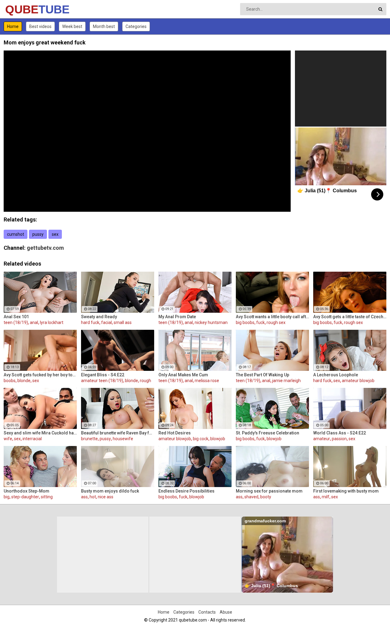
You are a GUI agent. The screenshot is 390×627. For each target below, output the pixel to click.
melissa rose (207, 380)
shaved (251, 496)
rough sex (276, 322)
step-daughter (25, 496)
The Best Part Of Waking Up (262, 374)
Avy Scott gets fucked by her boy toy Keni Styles (40, 374)
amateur (321, 438)
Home (13, 26)
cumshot (15, 234)
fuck (260, 322)
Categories (136, 26)
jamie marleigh (286, 380)
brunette (89, 438)
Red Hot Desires (174, 432)
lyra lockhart (51, 322)
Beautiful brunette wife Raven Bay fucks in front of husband (117, 432)
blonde (23, 380)
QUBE (21, 9)
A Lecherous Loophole (335, 374)
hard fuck (90, 322)
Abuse (226, 612)
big (6, 496)
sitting (47, 496)
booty (265, 496)
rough (145, 380)
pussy (38, 234)
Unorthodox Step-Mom (26, 491)
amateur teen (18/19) (102, 380)
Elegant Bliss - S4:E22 (102, 374)
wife (8, 438)
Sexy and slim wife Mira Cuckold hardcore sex (40, 432)
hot (93, 496)
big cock (200, 438)
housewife (123, 438)
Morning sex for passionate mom (269, 491)
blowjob (217, 438)
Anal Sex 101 (16, 316)
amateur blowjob (358, 380)
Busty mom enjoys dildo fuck (110, 491)
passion (339, 438)
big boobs (245, 322)
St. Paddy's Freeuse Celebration (267, 432)
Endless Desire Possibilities (186, 491)
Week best (72, 26)
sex (55, 234)
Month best (104, 26)
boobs (10, 380)
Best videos (40, 26)
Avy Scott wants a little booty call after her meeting (272, 316)
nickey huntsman (211, 322)
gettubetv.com (45, 248)
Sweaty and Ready (99, 316)
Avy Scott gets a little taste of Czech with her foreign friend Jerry (349, 316)
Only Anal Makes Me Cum (183, 374)
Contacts (207, 612)
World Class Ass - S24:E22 (339, 432)
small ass (123, 322)
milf (325, 496)
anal (34, 322)
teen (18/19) (16, 322)
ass (84, 496)
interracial (32, 438)
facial (106, 322)
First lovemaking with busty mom (346, 491)
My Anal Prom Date (177, 316)
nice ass (105, 496)
